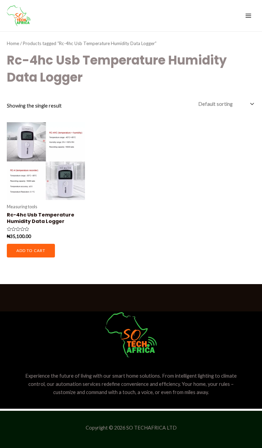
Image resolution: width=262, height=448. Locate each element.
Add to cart (30, 250)
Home (13, 43)
